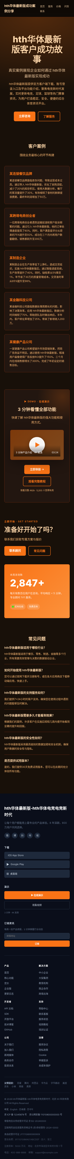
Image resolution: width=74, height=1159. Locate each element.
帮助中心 (43, 1008)
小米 (14, 1086)
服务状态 (43, 1019)
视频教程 (43, 1024)
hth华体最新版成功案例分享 (19, 8)
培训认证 (43, 1029)
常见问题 (39, 551)
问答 (66, 6)
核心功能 (9, 977)
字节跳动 (55, 1083)
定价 (6, 983)
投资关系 (9, 1065)
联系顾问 (15, 550)
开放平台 (9, 1019)
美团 (65, 1083)
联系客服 (43, 1013)
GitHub (8, 1029)
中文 (6, 1109)
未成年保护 (44, 1065)
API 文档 (8, 1008)
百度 (19, 1083)
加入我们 (9, 1049)
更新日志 (9, 993)
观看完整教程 (37, 481)
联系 (42, 11)
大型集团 (43, 977)
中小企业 (43, 972)
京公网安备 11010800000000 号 (45, 1114)
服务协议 (43, 1044)
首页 (42, 6)
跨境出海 (43, 993)
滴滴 (28, 1086)
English (13, 1109)
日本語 (22, 1109)
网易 (21, 1086)
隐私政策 (43, 1049)
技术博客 (9, 1024)
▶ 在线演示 (37, 895)
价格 (58, 6)
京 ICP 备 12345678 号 (15, 1114)
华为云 (44, 1083)
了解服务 (49, 116)
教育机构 (43, 983)
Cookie (43, 1055)
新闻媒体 (9, 1055)
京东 (6, 1086)
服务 (50, 6)
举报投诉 (43, 1060)
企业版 (7, 988)
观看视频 (37, 904)
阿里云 (35, 1083)
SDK (6, 1013)
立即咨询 (24, 116)
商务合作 (9, 1060)
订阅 (37, 944)
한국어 (30, 1109)
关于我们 (9, 1044)
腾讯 (26, 1083)
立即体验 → (37, 469)
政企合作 (43, 988)
